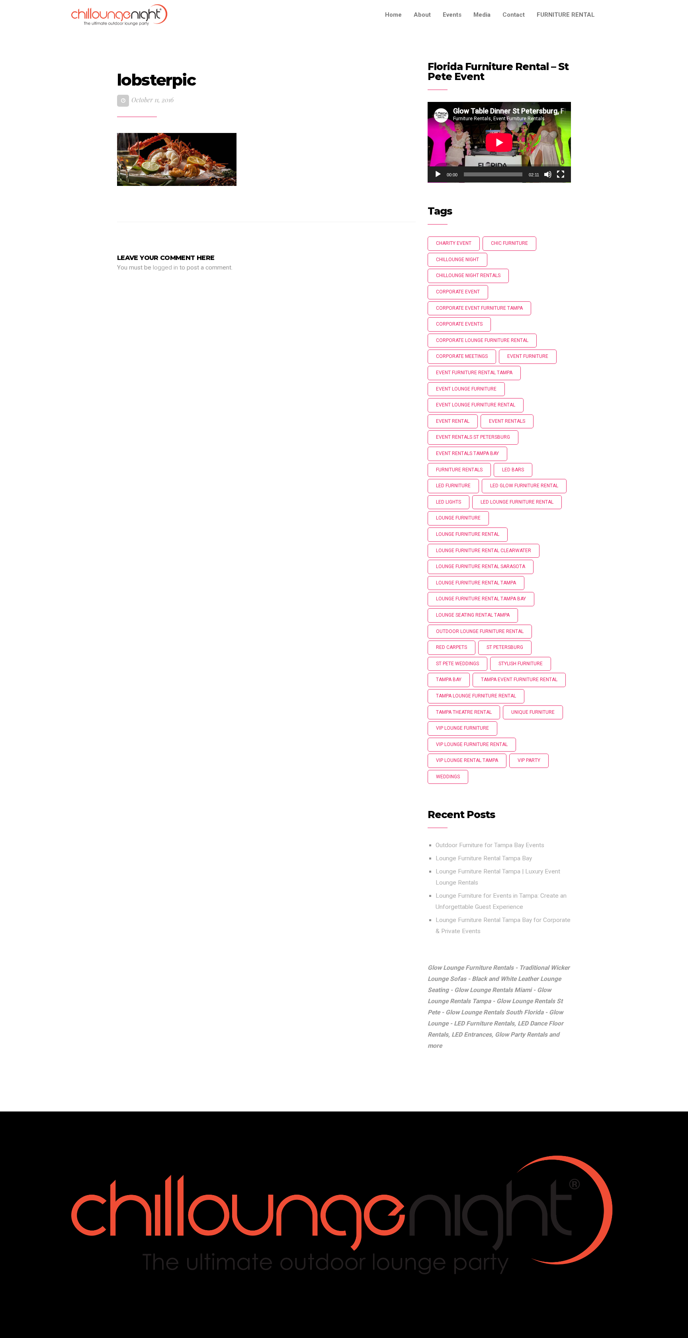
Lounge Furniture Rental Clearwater (483, 550)
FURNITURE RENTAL (566, 14)
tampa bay (448, 679)
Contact (513, 14)
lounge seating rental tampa (473, 615)
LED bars (513, 470)
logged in (165, 267)
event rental (452, 421)
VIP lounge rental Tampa (467, 760)
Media (482, 14)
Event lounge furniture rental (475, 405)
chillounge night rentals (468, 275)
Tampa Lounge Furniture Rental (476, 696)
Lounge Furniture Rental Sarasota (480, 566)
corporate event (458, 292)
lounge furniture (458, 518)
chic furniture (509, 243)
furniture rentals (459, 470)
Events (452, 14)
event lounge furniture (466, 389)
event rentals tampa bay (467, 453)
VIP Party (529, 760)
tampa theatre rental (464, 712)
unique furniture (533, 712)
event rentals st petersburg (473, 437)
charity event (453, 243)
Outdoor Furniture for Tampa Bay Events (490, 845)
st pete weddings (457, 663)
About (422, 14)
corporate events (459, 324)
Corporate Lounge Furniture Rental (482, 340)
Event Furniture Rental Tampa (474, 372)
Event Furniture (527, 356)
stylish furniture (520, 663)
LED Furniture (453, 485)
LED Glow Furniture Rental (524, 485)
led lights (448, 502)
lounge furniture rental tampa (476, 583)
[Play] (438, 174)
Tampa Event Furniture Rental (519, 679)
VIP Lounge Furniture (462, 728)
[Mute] (548, 174)
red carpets (451, 647)
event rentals (507, 421)
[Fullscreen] (561, 174)
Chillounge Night (457, 259)
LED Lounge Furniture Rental (517, 502)
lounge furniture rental (467, 534)
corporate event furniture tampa (479, 308)
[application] (499, 142)
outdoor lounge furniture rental (480, 631)
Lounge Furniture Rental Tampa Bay (484, 858)
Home (393, 14)
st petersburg (505, 647)
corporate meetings (462, 356)
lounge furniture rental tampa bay (481, 599)
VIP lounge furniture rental (472, 744)
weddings (448, 776)
